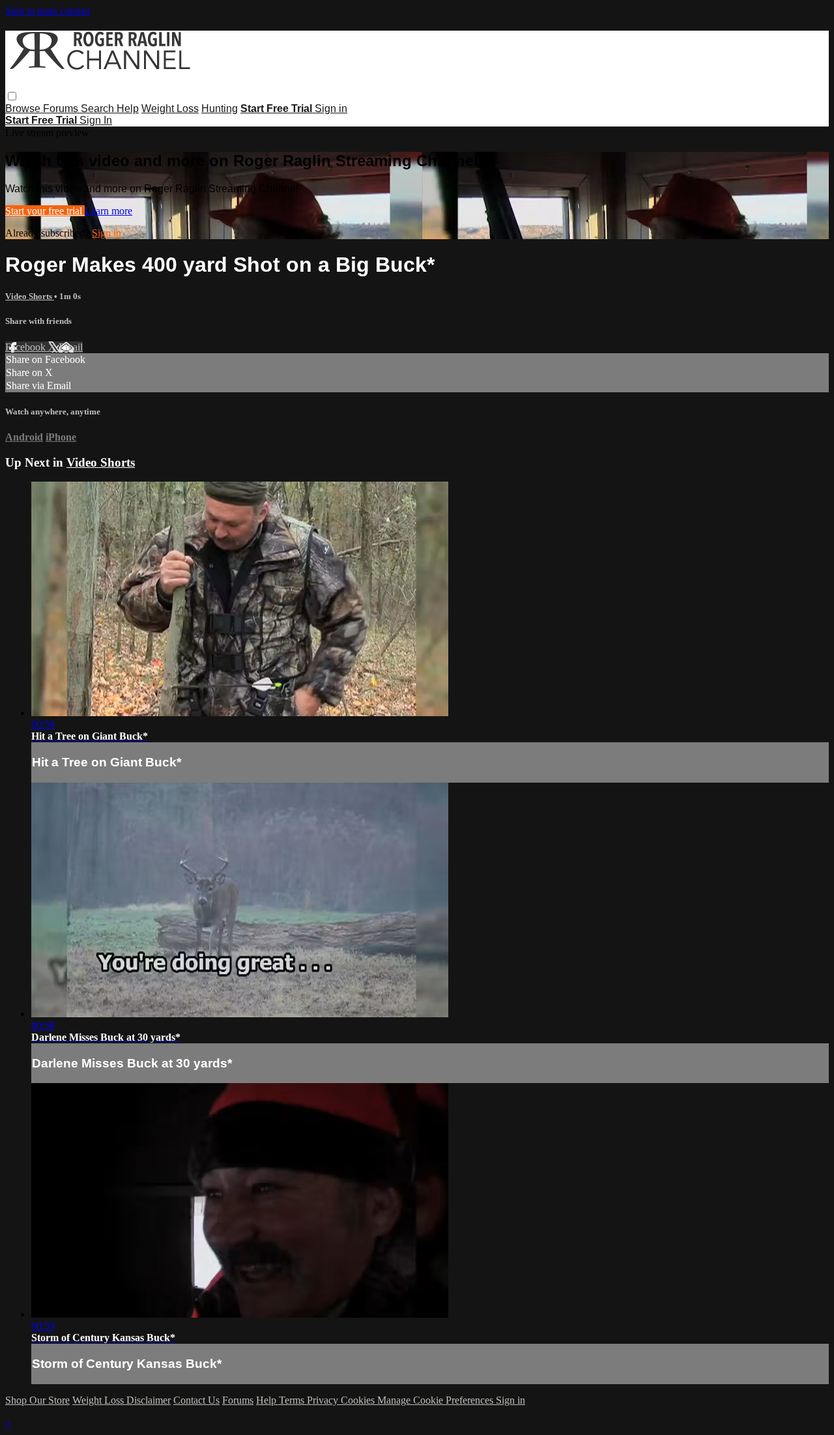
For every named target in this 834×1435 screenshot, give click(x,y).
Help (128, 108)
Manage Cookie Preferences (436, 1400)
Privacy (324, 1400)
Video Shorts (29, 296)
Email (71, 347)
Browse (24, 108)
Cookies (359, 1400)
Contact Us (196, 1400)
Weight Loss (170, 108)
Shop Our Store (37, 1400)
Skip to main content (47, 10)
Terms (293, 1400)
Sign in (331, 108)
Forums (62, 108)
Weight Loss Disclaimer (121, 1400)
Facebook (26, 347)
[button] (12, 96)
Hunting (219, 108)
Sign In (95, 120)
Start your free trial (45, 210)
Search (99, 108)
